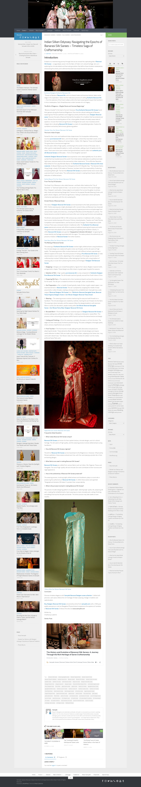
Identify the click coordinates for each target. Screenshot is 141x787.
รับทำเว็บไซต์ (113, 506)
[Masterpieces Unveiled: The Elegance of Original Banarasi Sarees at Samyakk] (28, 563)
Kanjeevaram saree (112, 383)
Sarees (24, 30)
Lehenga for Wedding (116, 389)
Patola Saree (56, 695)
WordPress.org (113, 455)
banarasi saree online (62, 679)
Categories (111, 421)
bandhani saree (48, 681)
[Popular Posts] (114, 63)
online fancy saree (79, 691)
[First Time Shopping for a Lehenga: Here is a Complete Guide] (28, 518)
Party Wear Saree (87, 693)
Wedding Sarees (35, 571)
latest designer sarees (69, 691)
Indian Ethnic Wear (31, 153)
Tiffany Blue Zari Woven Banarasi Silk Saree (57, 589)
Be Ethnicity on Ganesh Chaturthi (26, 379)
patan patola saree (49, 695)
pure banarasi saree (74, 695)
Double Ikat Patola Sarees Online (79, 684)
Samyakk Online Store (23, 292)
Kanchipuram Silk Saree (31, 154)
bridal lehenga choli (117, 366)
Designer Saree (117, 372)
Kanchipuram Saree (117, 376)
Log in (111, 444)
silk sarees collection (55, 700)
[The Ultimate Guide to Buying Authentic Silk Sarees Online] (28, 199)
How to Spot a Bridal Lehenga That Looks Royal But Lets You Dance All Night (116, 182)
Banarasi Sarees (49, 35)
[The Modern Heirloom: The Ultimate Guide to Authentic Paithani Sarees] (28, 78)
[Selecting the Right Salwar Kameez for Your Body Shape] (28, 302)
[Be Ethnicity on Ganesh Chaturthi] (28, 370)
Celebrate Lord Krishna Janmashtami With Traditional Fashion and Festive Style (115, 272)
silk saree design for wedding (85, 698)
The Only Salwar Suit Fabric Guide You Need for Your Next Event (115, 301)
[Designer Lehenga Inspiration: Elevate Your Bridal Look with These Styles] (28, 431)
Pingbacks (62, 757)
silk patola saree (74, 698)
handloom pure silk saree (62, 688)
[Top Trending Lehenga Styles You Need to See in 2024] (28, 173)
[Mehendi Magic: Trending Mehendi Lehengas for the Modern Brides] (28, 323)
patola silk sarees (64, 695)
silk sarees (47, 700)
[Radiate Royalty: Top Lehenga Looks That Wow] (28, 497)
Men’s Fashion (40, 30)
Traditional (57, 30)
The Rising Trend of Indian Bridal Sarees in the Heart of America (92, 742)
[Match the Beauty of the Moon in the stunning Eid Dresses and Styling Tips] (28, 410)
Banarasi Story (30, 570)
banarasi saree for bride (87, 677)
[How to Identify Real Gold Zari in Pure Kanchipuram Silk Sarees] (111, 129)
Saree (115, 403)
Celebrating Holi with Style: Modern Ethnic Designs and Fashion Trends (115, 501)
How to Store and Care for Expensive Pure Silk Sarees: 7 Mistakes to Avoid (115, 311)
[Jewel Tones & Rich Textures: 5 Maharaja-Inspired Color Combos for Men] (28, 344)
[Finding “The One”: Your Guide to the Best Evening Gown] (28, 241)
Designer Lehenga (26, 182)
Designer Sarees (21, 571)
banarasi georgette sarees (64, 677)
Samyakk (48, 53)
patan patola (94, 693)
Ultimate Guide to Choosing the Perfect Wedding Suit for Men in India (115, 508)
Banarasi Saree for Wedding (50, 679)
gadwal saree (74, 686)
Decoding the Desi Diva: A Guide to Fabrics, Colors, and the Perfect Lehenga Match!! (27, 617)
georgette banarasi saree (93, 686)
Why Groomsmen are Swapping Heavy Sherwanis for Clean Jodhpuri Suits (116, 238)
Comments (51, 757)
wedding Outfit (28, 354)
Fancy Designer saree (49, 686)
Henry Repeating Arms (115, 497)
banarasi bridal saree (52, 677)
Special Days (84, 30)
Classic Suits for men (22, 351)
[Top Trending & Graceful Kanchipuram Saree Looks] (73, 733)
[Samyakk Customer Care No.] (31, 37)
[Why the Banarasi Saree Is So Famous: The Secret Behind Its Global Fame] (111, 70)
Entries (112, 448)
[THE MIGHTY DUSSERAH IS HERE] (54, 734)
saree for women (116, 406)
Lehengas (49, 30)
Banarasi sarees (71, 679)
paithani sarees (79, 693)
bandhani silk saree (57, 681)
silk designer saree (66, 698)
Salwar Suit (111, 401)
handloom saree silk (73, 688)
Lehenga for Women (113, 391)
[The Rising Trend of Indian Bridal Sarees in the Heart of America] (93, 733)
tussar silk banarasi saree (78, 700)
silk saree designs (96, 698)
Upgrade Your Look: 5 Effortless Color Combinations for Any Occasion (116, 491)
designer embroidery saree (86, 681)
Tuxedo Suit (20, 354)
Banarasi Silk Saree (113, 364)
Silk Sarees (66, 35)
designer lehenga (113, 370)
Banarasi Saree (112, 361)
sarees (114, 408)
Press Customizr (39, 783)
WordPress (26, 783)
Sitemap (19, 290)
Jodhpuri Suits (20, 154)
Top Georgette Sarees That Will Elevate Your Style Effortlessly (115, 282)
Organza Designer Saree (50, 693)
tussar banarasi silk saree (66, 700)
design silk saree (76, 681)
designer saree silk (59, 684)
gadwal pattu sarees (66, 686)
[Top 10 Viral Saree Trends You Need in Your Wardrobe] (28, 262)
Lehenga (19, 128)
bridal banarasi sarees (66, 681)
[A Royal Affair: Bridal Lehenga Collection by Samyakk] (28, 220)
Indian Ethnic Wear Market (24, 106)
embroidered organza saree (93, 684)
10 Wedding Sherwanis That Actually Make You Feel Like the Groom (116, 292)
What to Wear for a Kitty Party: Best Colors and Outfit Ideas (115, 219)
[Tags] (122, 63)
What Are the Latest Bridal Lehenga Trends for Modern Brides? (120, 118)
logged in (53, 765)
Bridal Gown (29, 151)
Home (18, 30)
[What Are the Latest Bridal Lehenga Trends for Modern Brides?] (111, 107)
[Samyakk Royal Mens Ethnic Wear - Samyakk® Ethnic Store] (20, 37)
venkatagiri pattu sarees (50, 703)
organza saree (71, 693)
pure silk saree (48, 698)
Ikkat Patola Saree (48, 691)
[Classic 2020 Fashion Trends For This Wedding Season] (28, 143)
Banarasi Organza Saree (75, 677)
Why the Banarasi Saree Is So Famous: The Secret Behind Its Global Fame (116, 173)
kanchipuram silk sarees (115, 380)
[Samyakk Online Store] (28, 283)
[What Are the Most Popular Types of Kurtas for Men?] (111, 148)
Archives (110, 53)
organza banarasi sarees (89, 691)
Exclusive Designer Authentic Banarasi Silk (57, 93)
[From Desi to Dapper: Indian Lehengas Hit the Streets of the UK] (28, 538)
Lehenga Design (115, 387)
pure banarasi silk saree (84, 695)
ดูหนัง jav (112, 514)
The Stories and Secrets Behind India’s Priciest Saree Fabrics (115, 228)
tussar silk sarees (89, 700)
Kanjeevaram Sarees (22, 156)
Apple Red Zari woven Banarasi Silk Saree (57, 430)
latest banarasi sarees (58, 691)
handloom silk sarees (94, 688)
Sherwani (23, 160)
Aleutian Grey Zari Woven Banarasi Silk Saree (58, 130)
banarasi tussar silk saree (91, 679)
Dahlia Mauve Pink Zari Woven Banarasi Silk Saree (59, 179)
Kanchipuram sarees (112, 378)
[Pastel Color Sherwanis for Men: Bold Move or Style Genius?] (28, 585)
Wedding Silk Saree (69, 703)
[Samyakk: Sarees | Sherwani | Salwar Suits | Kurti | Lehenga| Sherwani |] (25, 37)
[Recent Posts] (110, 63)
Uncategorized (76, 35)
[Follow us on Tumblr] (38, 37)
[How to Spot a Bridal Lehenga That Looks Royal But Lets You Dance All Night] (111, 88)
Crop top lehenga (30, 545)
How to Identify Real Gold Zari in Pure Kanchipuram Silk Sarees (115, 201)
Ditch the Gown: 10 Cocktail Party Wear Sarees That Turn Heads (115, 263)
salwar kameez (117, 399)
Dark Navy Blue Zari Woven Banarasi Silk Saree (58, 240)
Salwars (31, 30)
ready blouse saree (56, 698)
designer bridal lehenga (119, 368)
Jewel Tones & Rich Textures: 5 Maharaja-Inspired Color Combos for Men (27, 358)
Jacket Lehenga (26, 184)
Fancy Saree (57, 686)
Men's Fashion (29, 352)
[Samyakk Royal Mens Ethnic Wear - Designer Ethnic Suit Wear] (23, 37)
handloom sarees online (83, 688)
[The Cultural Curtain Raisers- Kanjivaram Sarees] (28, 389)
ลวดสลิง (112, 524)
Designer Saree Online (49, 684)
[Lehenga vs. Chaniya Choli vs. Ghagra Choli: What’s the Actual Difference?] (28, 121)
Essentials (76, 30)
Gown (23, 153)
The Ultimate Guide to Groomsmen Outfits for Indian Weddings (115, 321)
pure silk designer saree (95, 695)
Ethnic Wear (118, 374)
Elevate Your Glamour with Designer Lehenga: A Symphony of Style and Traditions (28, 640)
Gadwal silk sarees (82, 686)
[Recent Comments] (118, 63)
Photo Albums (21, 645)
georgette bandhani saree (50, 688)
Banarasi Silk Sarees (80, 679)
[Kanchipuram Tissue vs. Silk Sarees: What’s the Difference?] (28, 476)
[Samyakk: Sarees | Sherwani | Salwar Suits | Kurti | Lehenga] (33, 37)
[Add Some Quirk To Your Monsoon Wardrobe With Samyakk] (28, 99)
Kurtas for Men (21, 352)
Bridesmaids (29, 180)
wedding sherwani (118, 412)
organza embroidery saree (61, 693)
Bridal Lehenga (21, 180)
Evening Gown (20, 248)
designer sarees (68, 684)
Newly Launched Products (29, 158)
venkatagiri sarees (60, 703)
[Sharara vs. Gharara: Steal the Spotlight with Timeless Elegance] (28, 455)
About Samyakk (67, 30)
